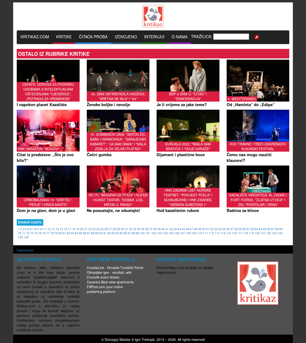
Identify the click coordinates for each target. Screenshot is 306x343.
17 (69, 229)
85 (80, 233)
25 (102, 229)
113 (216, 233)
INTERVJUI (154, 37)
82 (68, 233)
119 (251, 233)
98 (133, 233)
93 (113, 233)
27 (110, 229)
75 (40, 233)
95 (121, 233)
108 (188, 233)
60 (244, 229)
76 (44, 233)
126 (26, 237)
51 (207, 229)
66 (268, 229)
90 (101, 233)
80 (60, 233)
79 (56, 233)
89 (96, 233)
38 (155, 229)
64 (260, 229)
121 (262, 233)
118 (245, 233)
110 (199, 233)
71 (23, 233)
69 (281, 229)
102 (153, 233)
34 (138, 229)
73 (31, 233)
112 (211, 233)
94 (117, 233)
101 (148, 233)
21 (85, 229)
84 (76, 233)
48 (195, 229)
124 (280, 233)
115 (228, 233)
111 (205, 233)
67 (272, 229)
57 (232, 229)
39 (159, 229)
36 (146, 229)
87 (88, 233)
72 (27, 233)
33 (134, 229)
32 (130, 229)
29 (118, 229)
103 (159, 233)
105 (171, 233)
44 (179, 229)
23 (94, 229)
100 (142, 233)
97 (129, 233)
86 (84, 233)
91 (105, 233)
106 (176, 233)
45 (183, 229)
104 (165, 233)
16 (65, 229)
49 (199, 229)
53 (216, 229)
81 (64, 233)
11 (45, 229)
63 (256, 229)
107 (182, 233)
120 (257, 233)
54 (220, 229)
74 (36, 233)
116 (234, 233)
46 (187, 229)
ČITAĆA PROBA (93, 37)
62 (252, 229)
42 (171, 229)
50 (203, 229)
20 (81, 229)
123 (274, 233)
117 (239, 233)
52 (211, 229)
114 (222, 233)
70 (19, 233)
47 (191, 229)
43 (175, 229)
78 (52, 233)
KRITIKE (64, 37)
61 (248, 229)
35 (142, 229)
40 (163, 229)
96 (125, 233)
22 (90, 229)
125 (20, 237)
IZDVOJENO (126, 37)
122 (268, 233)
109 (194, 233)
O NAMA (179, 37)
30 (122, 229)
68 (277, 229)
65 (264, 229)
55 (224, 229)
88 (92, 233)
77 (48, 233)
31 (126, 229)
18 (73, 229)
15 (61, 229)
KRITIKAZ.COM (35, 37)
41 (167, 229)
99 (137, 233)
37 (151, 229)
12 (49, 229)
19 (77, 229)
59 (240, 229)
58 (236, 229)
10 (41, 229)
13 (53, 229)
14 (57, 229)
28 (114, 229)
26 (106, 229)
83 (72, 233)
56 (228, 229)
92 (109, 233)
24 (98, 229)
